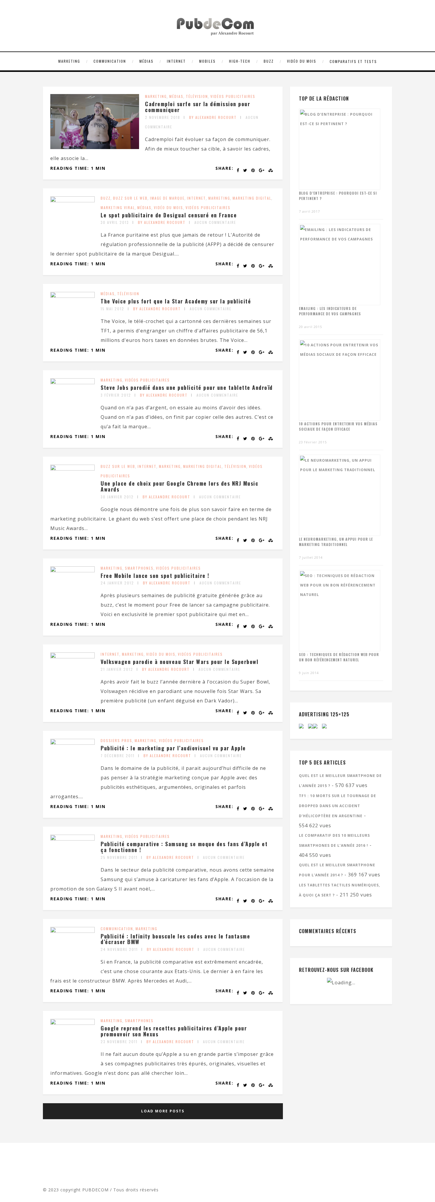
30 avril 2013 (115, 222)
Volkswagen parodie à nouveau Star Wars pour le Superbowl (179, 661)
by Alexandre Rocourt (213, 117)
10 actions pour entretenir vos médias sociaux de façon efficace (338, 426)
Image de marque (167, 198)
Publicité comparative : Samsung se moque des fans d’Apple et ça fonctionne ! (184, 847)
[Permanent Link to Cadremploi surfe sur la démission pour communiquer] (94, 147)
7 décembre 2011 (118, 755)
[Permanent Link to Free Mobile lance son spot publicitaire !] (72, 570)
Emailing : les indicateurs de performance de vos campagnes (330, 311)
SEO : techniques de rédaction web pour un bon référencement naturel (339, 657)
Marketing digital (252, 198)
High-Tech (239, 61)
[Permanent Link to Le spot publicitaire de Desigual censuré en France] (72, 200)
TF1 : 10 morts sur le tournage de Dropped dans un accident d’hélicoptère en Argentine (337, 805)
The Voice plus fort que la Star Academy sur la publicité (176, 301)
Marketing (69, 61)
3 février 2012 (116, 395)
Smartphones (139, 568)
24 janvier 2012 (117, 582)
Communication (110, 61)
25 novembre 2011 (119, 857)
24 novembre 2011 (119, 949)
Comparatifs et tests (353, 61)
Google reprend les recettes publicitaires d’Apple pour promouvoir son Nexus (174, 1031)
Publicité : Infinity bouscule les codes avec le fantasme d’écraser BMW (175, 939)
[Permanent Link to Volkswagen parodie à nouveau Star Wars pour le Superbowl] (72, 656)
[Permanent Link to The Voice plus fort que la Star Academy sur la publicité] (72, 296)
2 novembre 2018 (162, 117)
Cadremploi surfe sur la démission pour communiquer (197, 107)
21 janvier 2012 (117, 669)
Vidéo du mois (301, 61)
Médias (146, 61)
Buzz (269, 61)
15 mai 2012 (112, 308)
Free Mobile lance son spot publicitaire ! (155, 575)
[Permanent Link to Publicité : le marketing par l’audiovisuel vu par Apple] (72, 743)
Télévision (197, 96)
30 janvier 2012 (117, 496)
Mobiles (207, 61)
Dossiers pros (116, 740)
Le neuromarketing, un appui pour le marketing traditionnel (336, 542)
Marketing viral (118, 207)
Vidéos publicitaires (232, 96)
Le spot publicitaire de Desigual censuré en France (169, 215)
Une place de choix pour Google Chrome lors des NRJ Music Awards (179, 486)
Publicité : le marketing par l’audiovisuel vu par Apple (173, 748)
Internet (176, 61)
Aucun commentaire (215, 222)
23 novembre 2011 (119, 1041)
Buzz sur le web (130, 198)
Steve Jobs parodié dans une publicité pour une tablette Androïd (187, 387)
